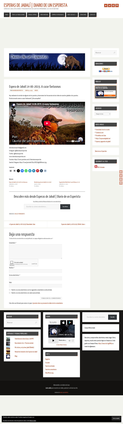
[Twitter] (121, 175)
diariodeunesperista (17, 90)
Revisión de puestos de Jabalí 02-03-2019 (42, 182)
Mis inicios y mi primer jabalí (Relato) (24, 347)
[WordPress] (121, 183)
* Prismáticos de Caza (100, 135)
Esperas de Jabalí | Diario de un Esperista (35, 5)
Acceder (47, 363)
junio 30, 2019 (29, 90)
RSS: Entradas (101, 167)
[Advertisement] (61, 32)
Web (10, 282)
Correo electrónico (14, 275)
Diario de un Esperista (100, 151)
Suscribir (112, 317)
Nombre (11, 268)
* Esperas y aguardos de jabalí (102, 141)
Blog (16, 356)
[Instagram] (121, 179)
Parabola (61, 392)
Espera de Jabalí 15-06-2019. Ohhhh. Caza (73, 224)
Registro (47, 359)
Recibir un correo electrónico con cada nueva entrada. (26, 293)
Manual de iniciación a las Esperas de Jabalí (26, 352)
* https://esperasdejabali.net (102, 138)
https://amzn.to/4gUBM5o (105, 343)
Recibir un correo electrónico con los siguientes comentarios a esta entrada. (32, 290)
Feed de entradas (50, 366)
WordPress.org (49, 373)
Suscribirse (65, 206)
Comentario (12, 243)
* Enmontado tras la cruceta (102, 130)
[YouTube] (121, 171)
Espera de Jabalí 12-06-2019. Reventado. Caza (22, 224)
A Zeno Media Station (61, 344)
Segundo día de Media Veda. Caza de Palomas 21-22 (69, 182)
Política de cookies (33, 420)
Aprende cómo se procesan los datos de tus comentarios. (47, 303)
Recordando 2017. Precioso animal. (24, 343)
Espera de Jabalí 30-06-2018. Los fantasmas (18, 182)
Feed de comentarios (51, 369)
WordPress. (66, 392)
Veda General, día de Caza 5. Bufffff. (24, 339)
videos (36, 90)
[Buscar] (114, 53)
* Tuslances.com (99, 133)
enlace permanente (20, 214)
